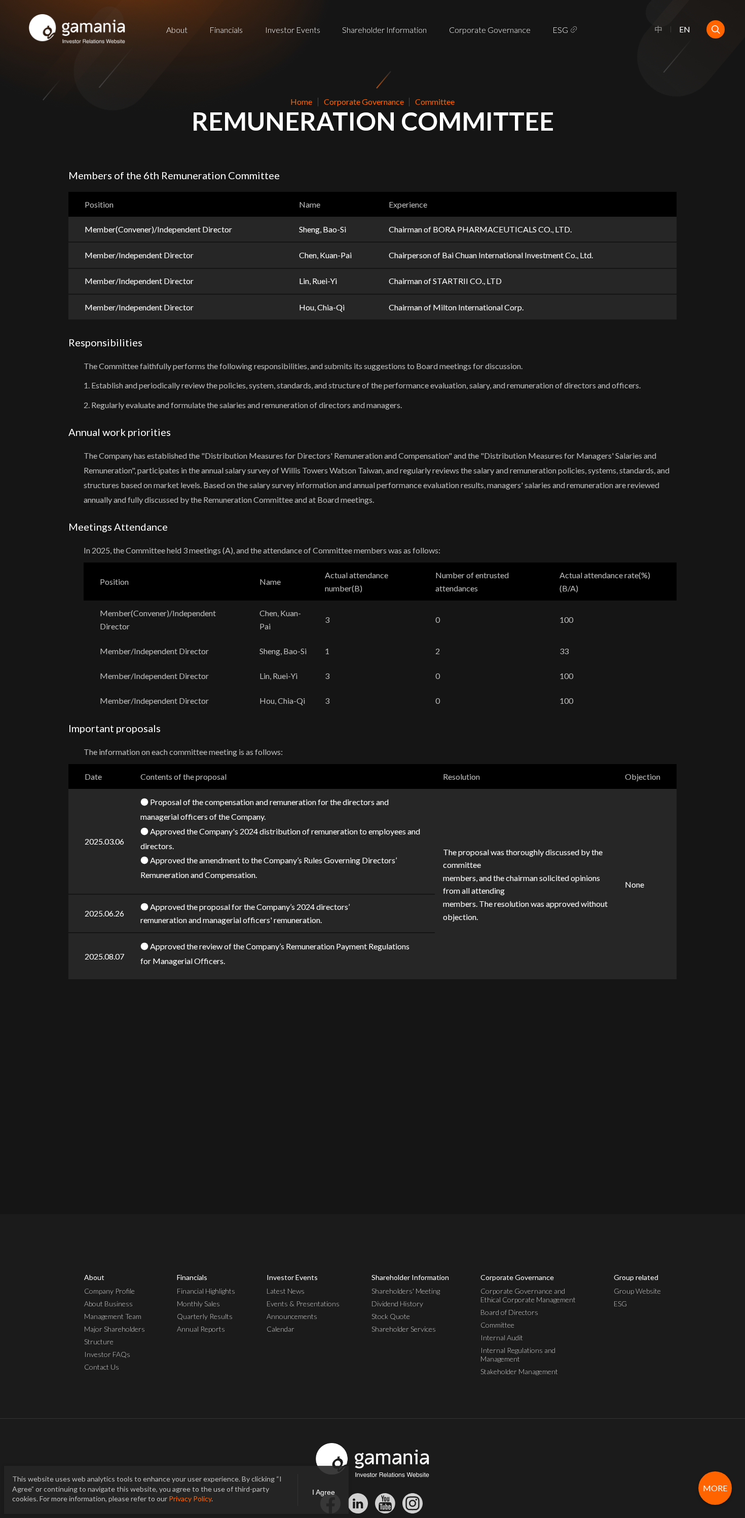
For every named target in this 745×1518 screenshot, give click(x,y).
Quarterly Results (205, 1316)
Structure (99, 1341)
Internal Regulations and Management (517, 1354)
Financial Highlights (206, 1291)
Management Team (112, 1316)
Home (301, 101)
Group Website (637, 1291)
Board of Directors (509, 1312)
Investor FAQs (107, 1354)
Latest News (286, 1291)
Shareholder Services (403, 1329)
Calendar (280, 1329)
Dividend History (397, 1303)
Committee (497, 1325)
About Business (108, 1303)
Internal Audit (501, 1337)
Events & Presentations (303, 1303)
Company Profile (109, 1291)
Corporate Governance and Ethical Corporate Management (528, 1295)
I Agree (323, 1492)
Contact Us (101, 1367)
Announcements (292, 1316)
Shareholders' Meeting (405, 1291)
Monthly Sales (198, 1303)
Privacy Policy (190, 1498)
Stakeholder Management (519, 1371)
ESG (560, 29)
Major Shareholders (114, 1329)
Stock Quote (390, 1316)
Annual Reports (201, 1329)
